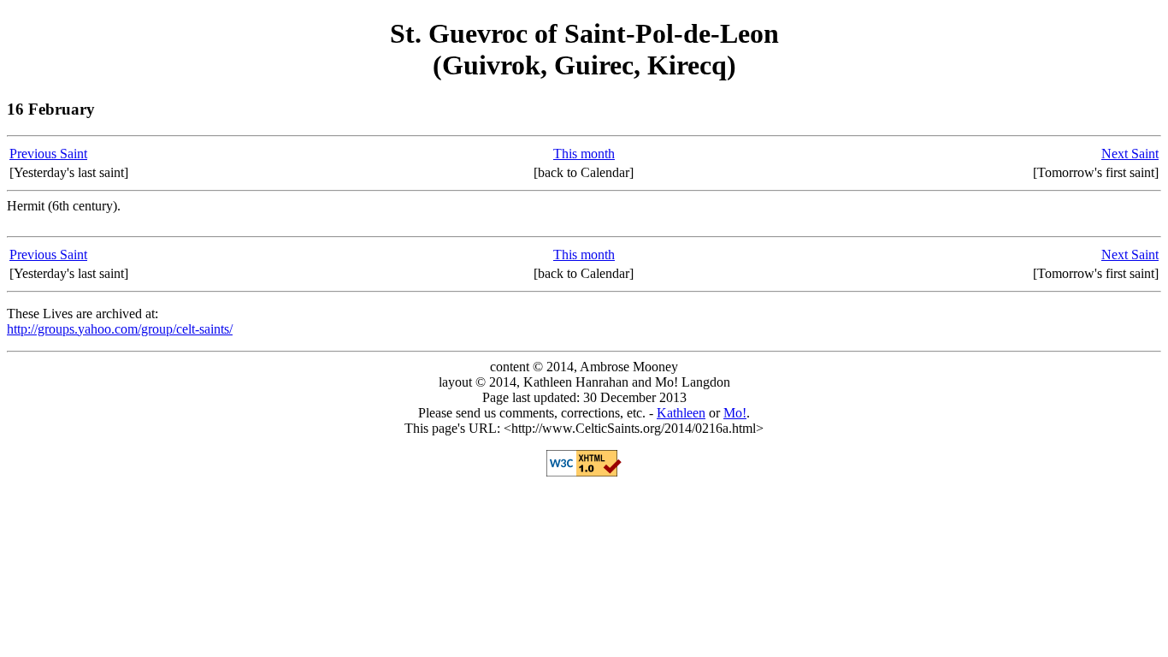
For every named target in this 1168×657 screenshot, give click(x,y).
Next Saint (1130, 153)
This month (584, 153)
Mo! (734, 412)
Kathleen (681, 412)
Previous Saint (48, 153)
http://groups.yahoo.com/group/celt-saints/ (120, 329)
